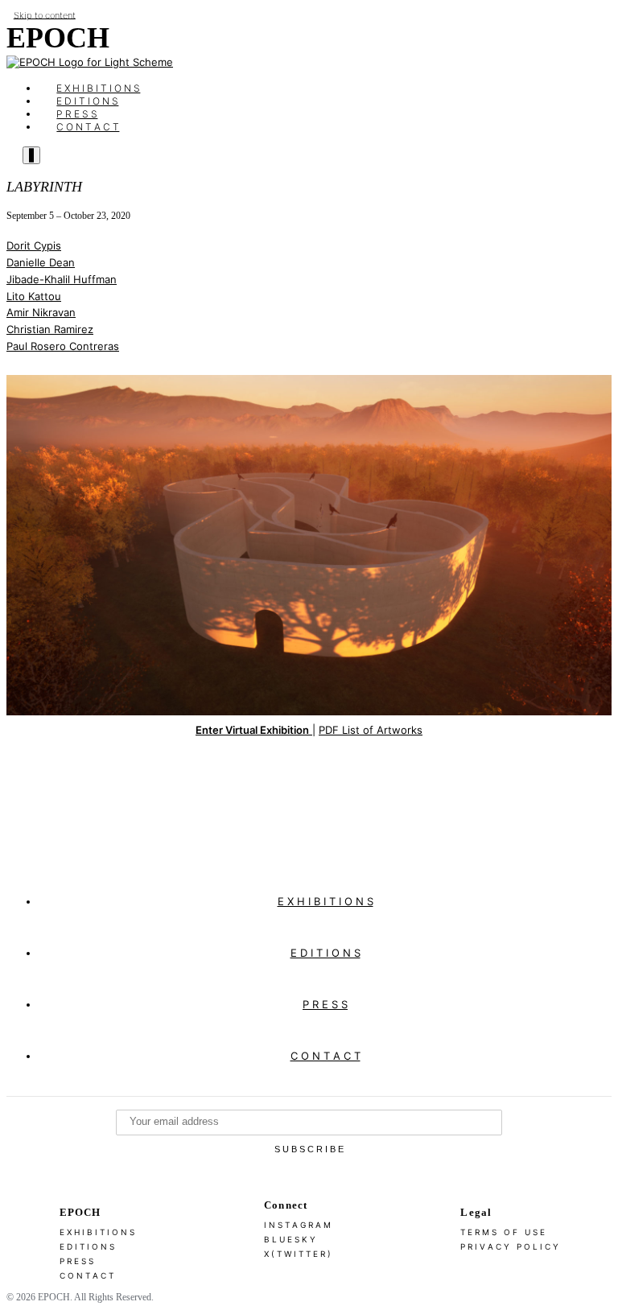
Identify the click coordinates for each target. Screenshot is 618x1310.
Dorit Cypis (33, 245)
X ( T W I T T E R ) (297, 1254)
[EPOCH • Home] (89, 62)
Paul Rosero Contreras (62, 346)
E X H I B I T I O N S (325, 901)
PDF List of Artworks (370, 729)
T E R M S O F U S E (502, 1232)
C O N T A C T (87, 127)
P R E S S (325, 1004)
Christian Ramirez (49, 329)
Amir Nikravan (41, 312)
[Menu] (31, 155)
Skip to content (45, 14)
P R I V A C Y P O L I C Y (509, 1246)
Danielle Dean (40, 262)
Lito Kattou (33, 296)
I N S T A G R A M (297, 1225)
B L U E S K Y (289, 1239)
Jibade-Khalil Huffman (61, 279)
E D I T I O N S (325, 952)
